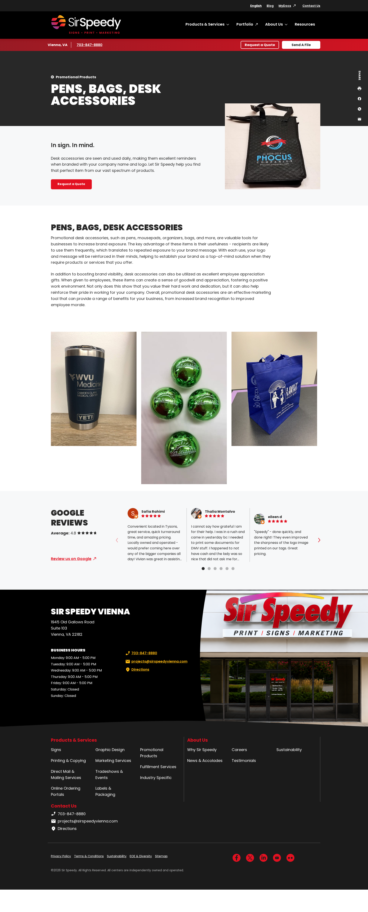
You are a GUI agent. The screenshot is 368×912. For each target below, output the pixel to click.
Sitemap (161, 856)
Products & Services (204, 24)
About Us (274, 24)
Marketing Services (113, 760)
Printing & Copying (68, 760)
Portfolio (244, 24)
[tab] (203, 568)
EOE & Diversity (141, 856)
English (256, 6)
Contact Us (311, 6)
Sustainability (289, 749)
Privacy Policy (61, 856)
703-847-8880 (89, 44)
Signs (56, 749)
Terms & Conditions (89, 856)
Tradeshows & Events (109, 774)
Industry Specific (156, 777)
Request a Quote (260, 44)
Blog (270, 6)
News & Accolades (205, 760)
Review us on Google (71, 558)
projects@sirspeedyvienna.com (159, 661)
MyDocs (285, 6)
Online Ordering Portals (65, 791)
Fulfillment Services (158, 766)
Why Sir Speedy (202, 749)
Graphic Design (110, 749)
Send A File (301, 44)
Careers (239, 749)
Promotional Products (76, 77)
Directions (140, 669)
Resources (305, 24)
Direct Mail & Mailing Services (66, 774)
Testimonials (244, 760)
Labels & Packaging (105, 791)
